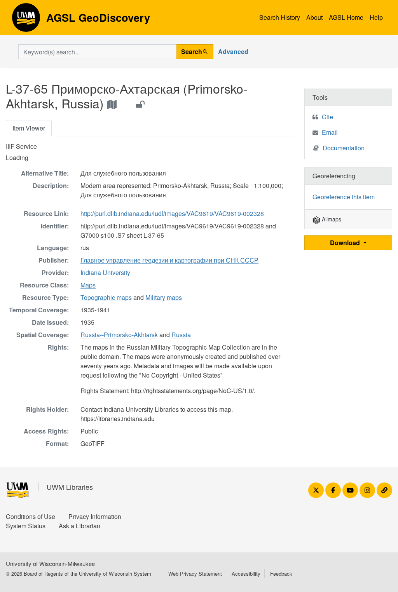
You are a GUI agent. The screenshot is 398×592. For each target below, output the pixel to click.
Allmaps (330, 219)
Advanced (233, 51)
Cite (327, 116)
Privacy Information (94, 516)
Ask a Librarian (79, 525)
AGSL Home (346, 17)
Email (330, 132)
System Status (25, 525)
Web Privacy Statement (195, 573)
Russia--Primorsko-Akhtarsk (119, 334)
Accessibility (246, 573)
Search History (279, 17)
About (314, 17)
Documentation (344, 147)
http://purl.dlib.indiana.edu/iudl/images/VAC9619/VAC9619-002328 (172, 213)
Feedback (281, 573)
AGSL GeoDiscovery (26, 20)
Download (345, 242)
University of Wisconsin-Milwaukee (50, 563)
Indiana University (105, 272)
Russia (181, 334)
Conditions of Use (30, 516)
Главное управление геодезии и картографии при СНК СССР (169, 260)
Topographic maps (106, 297)
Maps (88, 284)
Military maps (163, 297)
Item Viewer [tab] (28, 128)
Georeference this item (343, 196)
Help (376, 17)
